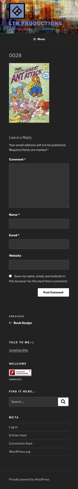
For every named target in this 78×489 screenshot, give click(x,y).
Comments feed (20, 443)
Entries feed (17, 435)
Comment (17, 159)
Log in (13, 427)
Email (14, 235)
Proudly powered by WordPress (29, 479)
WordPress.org (19, 451)
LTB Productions (35, 23)
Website (15, 255)
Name (14, 215)
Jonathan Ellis (18, 350)
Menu (41, 39)
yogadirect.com (15, 379)
